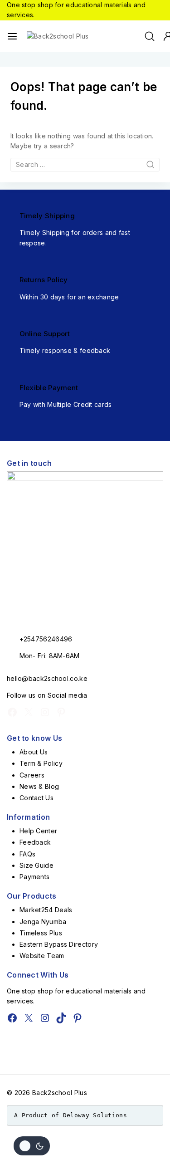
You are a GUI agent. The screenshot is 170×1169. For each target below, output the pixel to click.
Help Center (38, 831)
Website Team (41, 955)
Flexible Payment (48, 387)
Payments (34, 876)
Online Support (44, 333)
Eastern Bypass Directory (58, 944)
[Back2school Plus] (63, 36)
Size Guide (36, 865)
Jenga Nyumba (43, 921)
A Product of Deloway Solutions (70, 1115)
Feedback (35, 842)
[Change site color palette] (32, 1145)
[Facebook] (12, 712)
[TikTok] (61, 1017)
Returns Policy (43, 279)
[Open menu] (12, 36)
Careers (31, 775)
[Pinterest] (61, 712)
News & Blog (39, 786)
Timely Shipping (47, 215)
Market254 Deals (46, 910)
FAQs (27, 854)
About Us (33, 752)
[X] (28, 712)
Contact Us (36, 798)
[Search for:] (85, 164)
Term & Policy (41, 763)
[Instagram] (44, 712)
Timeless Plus (40, 933)
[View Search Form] (150, 36)
